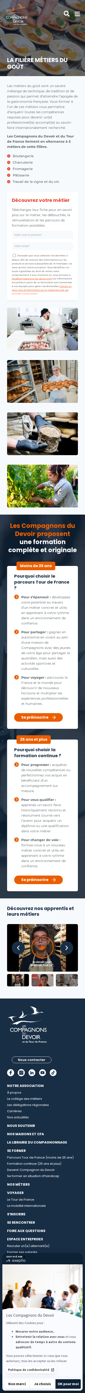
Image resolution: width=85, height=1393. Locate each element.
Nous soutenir (21, 1125)
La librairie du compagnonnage (37, 1142)
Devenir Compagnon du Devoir (31, 1170)
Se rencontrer (21, 1222)
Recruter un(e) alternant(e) (28, 1246)
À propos (14, 1092)
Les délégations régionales (28, 1105)
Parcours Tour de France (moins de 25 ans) (40, 1157)
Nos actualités (18, 1117)
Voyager (15, 1192)
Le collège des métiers (24, 1098)
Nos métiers (18, 1184)
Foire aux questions (26, 1230)
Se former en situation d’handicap (33, 1176)
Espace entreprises (25, 1239)
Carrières (14, 1111)
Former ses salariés (22, 1252)
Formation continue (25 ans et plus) (34, 1163)
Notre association (25, 1085)
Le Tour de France (20, 1199)
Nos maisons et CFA (25, 1134)
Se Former (16, 1150)
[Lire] (42, 948)
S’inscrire (16, 1214)
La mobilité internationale (26, 1205)
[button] (18, 948)
